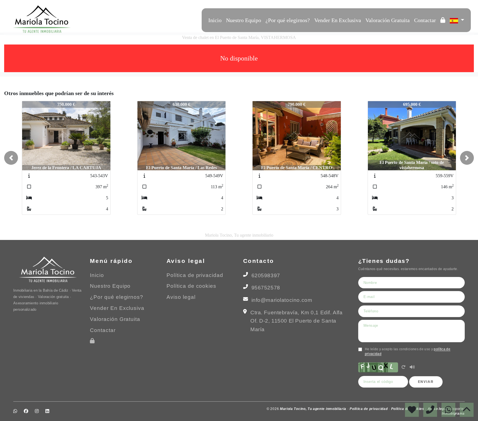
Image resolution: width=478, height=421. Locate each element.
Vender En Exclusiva (337, 20)
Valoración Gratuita (387, 20)
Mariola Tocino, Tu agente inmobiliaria (313, 408)
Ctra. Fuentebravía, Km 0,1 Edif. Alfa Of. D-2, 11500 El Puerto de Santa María (296, 321)
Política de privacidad (195, 275)
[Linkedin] (114, 19)
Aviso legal (181, 297)
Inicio (215, 20)
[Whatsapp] (92, 19)
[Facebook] (99, 19)
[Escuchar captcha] (412, 367)
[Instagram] (107, 19)
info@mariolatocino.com (281, 300)
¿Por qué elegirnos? (288, 20)
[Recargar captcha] (403, 367)
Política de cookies (191, 286)
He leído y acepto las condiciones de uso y (408, 351)
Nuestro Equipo (243, 20)
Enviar (426, 382)
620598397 (265, 275)
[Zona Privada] (443, 20)
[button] (11, 158)
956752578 (265, 288)
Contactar (425, 20)
